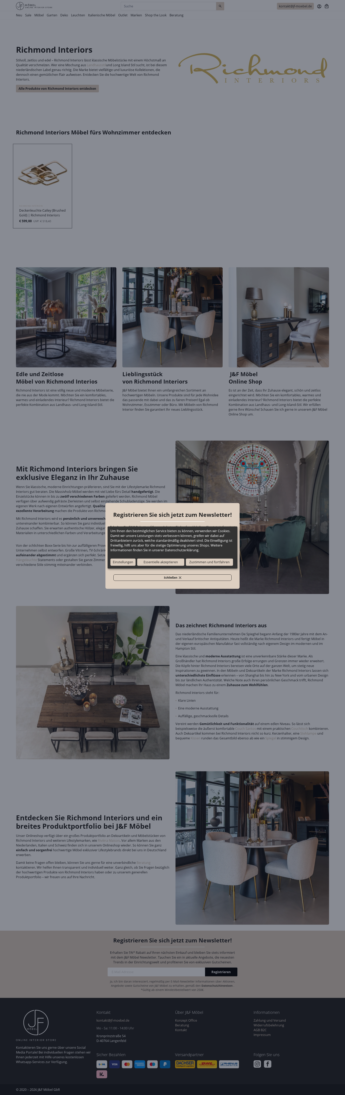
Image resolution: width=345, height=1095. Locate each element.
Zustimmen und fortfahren (209, 562)
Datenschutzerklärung (181, 550)
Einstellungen (123, 562)
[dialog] (172, 547)
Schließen (175, 578)
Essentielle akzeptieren (161, 562)
